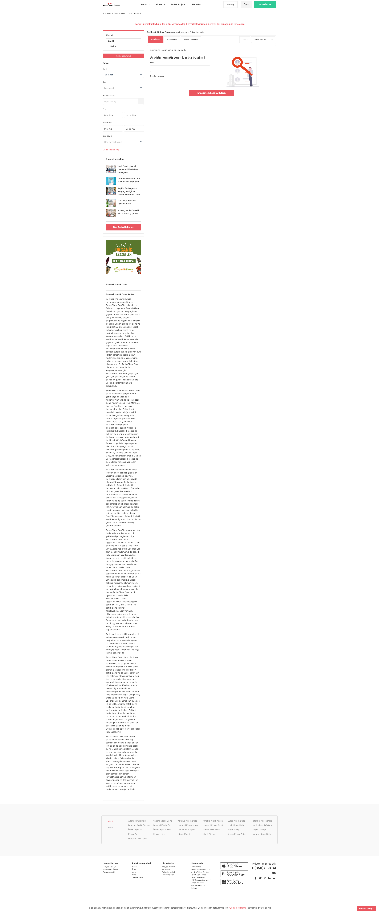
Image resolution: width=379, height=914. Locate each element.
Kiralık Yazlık (209, 834)
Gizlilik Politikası (198, 877)
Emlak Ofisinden (191, 39)
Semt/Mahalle (108, 95)
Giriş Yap (230, 4)
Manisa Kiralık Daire (262, 834)
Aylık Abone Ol (109, 872)
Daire (113, 46)
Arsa (134, 872)
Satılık (111, 41)
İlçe (104, 82)
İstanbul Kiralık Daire (262, 820)
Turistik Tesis (137, 877)
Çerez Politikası (197, 883)
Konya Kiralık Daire (237, 834)
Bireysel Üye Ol (109, 867)
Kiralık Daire (233, 829)
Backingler (166, 869)
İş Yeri (134, 869)
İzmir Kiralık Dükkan (262, 825)
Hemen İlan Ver (265, 4)
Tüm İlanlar (155, 39)
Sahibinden (172, 39)
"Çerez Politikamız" (238, 907)
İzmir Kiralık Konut (186, 829)
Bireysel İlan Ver (168, 867)
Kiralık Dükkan (259, 829)
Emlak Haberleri (168, 872)
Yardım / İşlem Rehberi (200, 872)
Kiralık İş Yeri (159, 834)
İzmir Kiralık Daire (236, 825)
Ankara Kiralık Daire (162, 820)
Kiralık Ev (132, 834)
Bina (134, 875)
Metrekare (107, 122)
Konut (109, 35)
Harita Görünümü (123, 56)
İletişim (194, 888)
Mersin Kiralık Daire (137, 838)
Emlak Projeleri (168, 875)
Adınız (152, 62)
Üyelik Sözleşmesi (198, 875)
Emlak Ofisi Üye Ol (110, 869)
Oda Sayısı (107, 136)
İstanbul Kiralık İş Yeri (188, 825)
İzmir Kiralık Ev (135, 829)
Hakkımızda (196, 867)
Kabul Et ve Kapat (366, 908)
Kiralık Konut (184, 834)
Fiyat (105, 109)
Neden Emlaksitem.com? (201, 869)
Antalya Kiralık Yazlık (213, 820)
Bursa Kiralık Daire (236, 820)
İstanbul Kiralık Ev (161, 825)
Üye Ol (246, 4)
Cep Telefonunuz (157, 76)
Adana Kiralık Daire (137, 820)
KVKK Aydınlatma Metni (201, 880)
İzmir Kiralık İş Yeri (162, 829)
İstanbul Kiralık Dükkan (139, 825)
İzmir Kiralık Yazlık (211, 829)
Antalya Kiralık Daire (187, 820)
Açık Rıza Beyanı (198, 885)
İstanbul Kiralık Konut (213, 825)
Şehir (105, 69)
